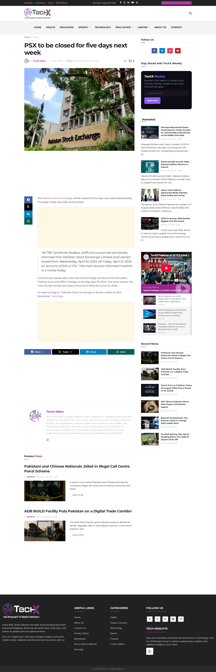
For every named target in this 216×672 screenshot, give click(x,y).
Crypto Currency (118, 622)
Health (50, 27)
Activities (28, 3)
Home (37, 27)
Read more (79, 495)
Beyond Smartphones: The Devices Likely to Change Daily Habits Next (174, 420)
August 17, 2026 (169, 171)
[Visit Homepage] (37, 13)
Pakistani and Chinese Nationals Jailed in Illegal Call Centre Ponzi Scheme (175, 355)
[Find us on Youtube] (178, 50)
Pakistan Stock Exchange (57, 198)
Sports (83, 27)
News (35, 37)
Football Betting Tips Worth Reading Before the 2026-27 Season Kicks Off (175, 437)
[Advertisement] (79, 175)
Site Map (78, 649)
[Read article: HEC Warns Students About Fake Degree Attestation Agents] (150, 406)
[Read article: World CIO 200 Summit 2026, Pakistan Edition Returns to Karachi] (150, 166)
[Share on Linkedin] (28, 214)
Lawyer (142, 27)
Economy (40, 3)
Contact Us (80, 628)
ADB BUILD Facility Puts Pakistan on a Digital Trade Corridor (78, 511)
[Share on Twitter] (28, 206)
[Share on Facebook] (28, 199)
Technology (103, 27)
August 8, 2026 (169, 199)
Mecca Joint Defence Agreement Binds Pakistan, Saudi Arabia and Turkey (174, 193)
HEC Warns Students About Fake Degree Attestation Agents (175, 404)
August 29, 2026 (45, 477)
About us (160, 27)
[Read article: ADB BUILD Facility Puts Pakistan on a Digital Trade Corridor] (44, 531)
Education (67, 27)
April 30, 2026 (169, 225)
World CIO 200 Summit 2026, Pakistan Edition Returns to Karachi (175, 164)
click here (57, 296)
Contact (176, 27)
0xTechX (31, 477)
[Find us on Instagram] (170, 50)
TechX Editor (39, 61)
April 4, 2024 (57, 61)
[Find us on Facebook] (154, 50)
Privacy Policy (81, 633)
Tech (50, 3)
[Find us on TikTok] (181, 619)
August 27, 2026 (170, 139)
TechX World (61, 3)
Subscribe (152, 100)
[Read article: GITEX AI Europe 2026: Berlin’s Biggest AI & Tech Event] (150, 223)
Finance (114, 638)
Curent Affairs (117, 644)
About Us (79, 622)
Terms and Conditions (85, 644)
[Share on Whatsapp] (28, 221)
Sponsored (79, 638)
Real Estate (123, 27)
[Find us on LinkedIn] (165, 619)
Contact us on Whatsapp (177, 3)
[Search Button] (190, 13)
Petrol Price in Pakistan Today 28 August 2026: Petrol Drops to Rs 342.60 (176, 388)
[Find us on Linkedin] (162, 50)
